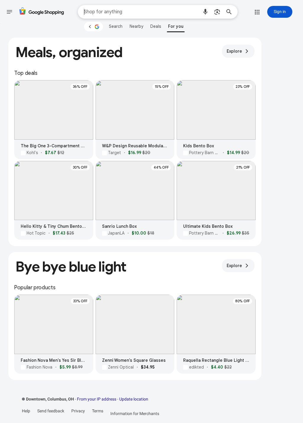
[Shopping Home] (41, 12)
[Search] (230, 11)
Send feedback (50, 411)
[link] (116, 26)
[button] (205, 11)
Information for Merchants (134, 413)
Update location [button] (133, 399)
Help (26, 411)
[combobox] (141, 11)
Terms (97, 411)
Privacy (78, 411)
